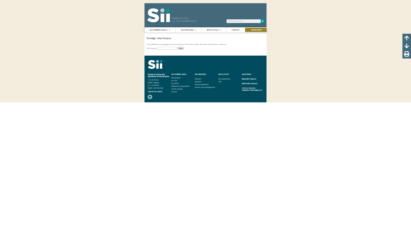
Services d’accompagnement (205, 87)
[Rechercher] (262, 21)
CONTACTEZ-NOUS (155, 91)
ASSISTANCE (256, 29)
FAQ (219, 81)
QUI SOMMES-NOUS (178, 74)
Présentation (176, 77)
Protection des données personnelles (252, 89)
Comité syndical (176, 89)
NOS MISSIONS (187, 29)
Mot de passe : (152, 48)
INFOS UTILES (212, 29)
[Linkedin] (150, 97)
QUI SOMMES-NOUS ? (159, 29)
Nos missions (200, 74)
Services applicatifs (202, 84)
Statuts (174, 91)
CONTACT (236, 29)
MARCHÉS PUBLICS (249, 79)
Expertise (198, 81)
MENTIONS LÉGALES (249, 83)
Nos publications (224, 79)
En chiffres (175, 83)
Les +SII (174, 80)
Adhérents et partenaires (180, 86)
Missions (198, 79)
